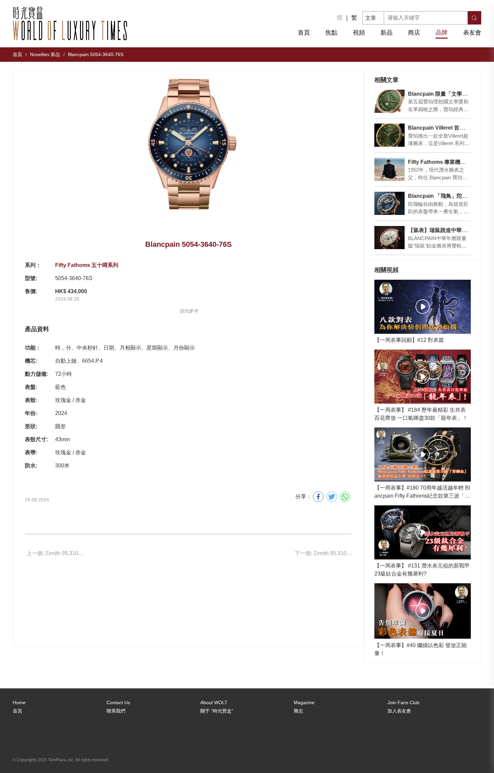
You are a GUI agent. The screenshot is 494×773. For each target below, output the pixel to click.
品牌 (442, 32)
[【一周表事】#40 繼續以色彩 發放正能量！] (422, 611)
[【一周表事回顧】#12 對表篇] (422, 307)
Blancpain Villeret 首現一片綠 (444, 128)
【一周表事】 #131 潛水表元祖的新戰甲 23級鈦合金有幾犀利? (422, 570)
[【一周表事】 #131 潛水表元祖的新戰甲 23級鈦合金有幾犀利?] (422, 532)
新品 (386, 32)
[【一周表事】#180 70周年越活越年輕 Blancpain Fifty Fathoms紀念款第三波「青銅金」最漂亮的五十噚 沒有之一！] (422, 454)
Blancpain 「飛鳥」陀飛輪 (440, 196)
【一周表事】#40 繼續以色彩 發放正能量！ (420, 649)
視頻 (359, 32)
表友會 (472, 32)
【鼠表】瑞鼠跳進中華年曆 (440, 230)
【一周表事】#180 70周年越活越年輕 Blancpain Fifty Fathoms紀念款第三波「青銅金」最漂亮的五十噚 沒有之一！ (422, 492)
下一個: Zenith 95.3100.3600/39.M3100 (323, 553)
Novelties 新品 (45, 54)
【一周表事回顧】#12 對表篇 (409, 340)
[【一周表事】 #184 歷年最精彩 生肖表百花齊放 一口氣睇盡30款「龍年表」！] (422, 377)
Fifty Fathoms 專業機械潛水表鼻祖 (450, 162)
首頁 (304, 32)
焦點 (331, 32)
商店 (414, 32)
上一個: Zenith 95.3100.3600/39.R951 (55, 553)
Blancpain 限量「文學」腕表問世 (448, 94)
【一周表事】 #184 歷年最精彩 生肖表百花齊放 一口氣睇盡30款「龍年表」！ (421, 414)
